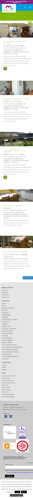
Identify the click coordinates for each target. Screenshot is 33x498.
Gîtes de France (6, 390)
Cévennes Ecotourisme (8, 383)
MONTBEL (5, 336)
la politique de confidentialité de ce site (22, 472)
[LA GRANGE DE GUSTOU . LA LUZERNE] (16, 146)
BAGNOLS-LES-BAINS (8, 308)
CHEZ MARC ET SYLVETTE (13, 205)
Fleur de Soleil (6, 387)
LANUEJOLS (5, 322)
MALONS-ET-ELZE (7, 331)
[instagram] (10, 416)
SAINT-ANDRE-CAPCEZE (9, 345)
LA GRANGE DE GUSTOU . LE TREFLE (16, 99)
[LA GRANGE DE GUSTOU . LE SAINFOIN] (16, 37)
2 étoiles (4, 365)
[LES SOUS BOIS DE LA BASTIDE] (16, 248)
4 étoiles (4, 369)
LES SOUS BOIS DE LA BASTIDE (15, 252)
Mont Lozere (5, 295)
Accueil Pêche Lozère (8, 380)
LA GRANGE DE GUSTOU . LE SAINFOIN (14, 42)
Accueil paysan (6, 378)
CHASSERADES (6, 315)
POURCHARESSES (7, 340)
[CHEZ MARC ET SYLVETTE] (16, 202)
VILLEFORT (5, 359)
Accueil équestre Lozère (8, 376)
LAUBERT (4, 324)
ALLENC (4, 303)
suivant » (27, 278)
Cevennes (4, 290)
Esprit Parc (5, 385)
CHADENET (5, 312)
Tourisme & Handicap (8, 394)
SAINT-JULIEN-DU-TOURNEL (10, 352)
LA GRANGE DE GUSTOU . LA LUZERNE (14, 151)
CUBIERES (5, 317)
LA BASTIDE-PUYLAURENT (10, 319)
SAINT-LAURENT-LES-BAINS (10, 356)
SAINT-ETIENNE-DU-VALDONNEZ (12, 347)
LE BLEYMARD (6, 326)
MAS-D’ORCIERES (7, 333)
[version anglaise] (20, 2)
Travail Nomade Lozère (8, 396)
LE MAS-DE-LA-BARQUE (9, 329)
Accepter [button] (17, 491)
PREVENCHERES (7, 342)
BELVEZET (5, 310)
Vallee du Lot (5, 297)
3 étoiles (4, 367)
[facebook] (5, 416)
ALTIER (4, 305)
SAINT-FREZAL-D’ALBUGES (10, 349)
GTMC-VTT (5, 392)
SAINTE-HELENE (7, 354)
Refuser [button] (24, 492)
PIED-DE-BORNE (7, 338)
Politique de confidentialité (16, 495)
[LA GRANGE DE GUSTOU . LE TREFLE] (16, 95)
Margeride (5, 292)
